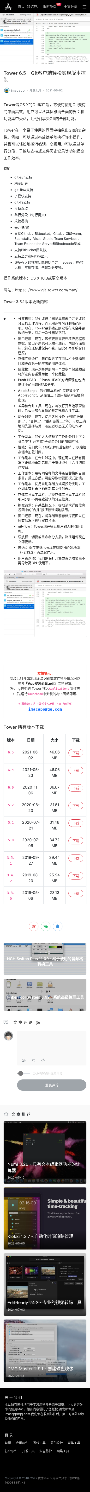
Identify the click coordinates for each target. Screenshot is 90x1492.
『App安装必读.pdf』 (41, 683)
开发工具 (35, 90)
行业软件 (11, 1451)
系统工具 (39, 1443)
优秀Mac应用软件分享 (8, 7)
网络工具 (63, 1451)
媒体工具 (74, 1443)
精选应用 (34, 6)
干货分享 (70, 6)
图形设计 (56, 1443)
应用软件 (22, 1443)
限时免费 (51, 5)
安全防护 (45, 1451)
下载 (75, 753)
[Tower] (7, 90)
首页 (21, 6)
